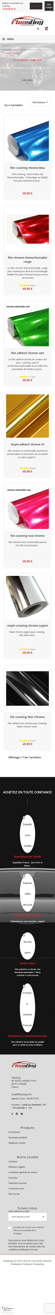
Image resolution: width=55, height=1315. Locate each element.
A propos (12, 1177)
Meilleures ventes (17, 1142)
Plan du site (14, 1193)
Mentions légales (16, 1166)
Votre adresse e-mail (18, 1211)
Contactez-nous (16, 1188)
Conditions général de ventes (22, 1172)
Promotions (14, 1132)
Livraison (12, 1161)
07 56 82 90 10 (9, 8)
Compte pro (36, 6)
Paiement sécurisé (17, 1183)
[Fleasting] (27, 21)
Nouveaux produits (17, 1137)
